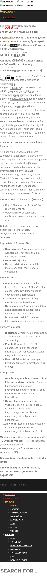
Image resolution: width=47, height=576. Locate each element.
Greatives (11, 485)
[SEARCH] (1, 566)
